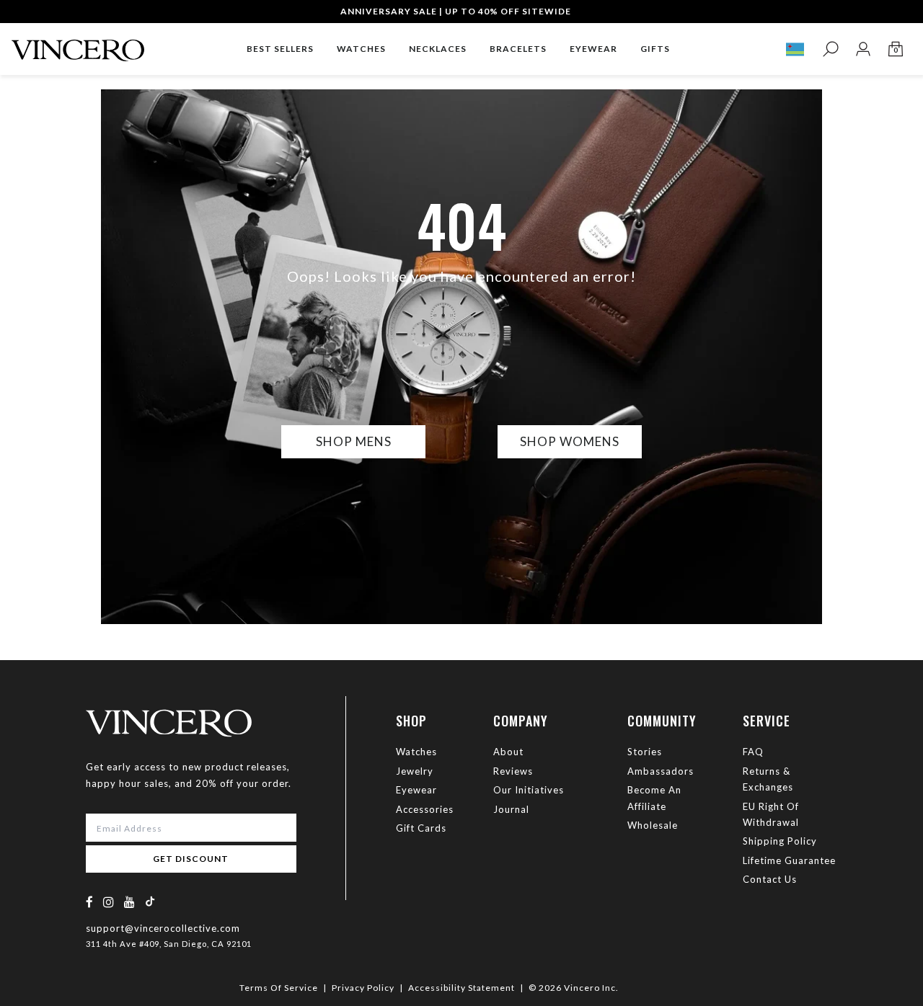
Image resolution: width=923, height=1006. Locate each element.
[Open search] (830, 49)
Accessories (425, 809)
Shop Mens (354, 441)
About (508, 751)
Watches (416, 751)
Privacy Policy (363, 987)
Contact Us (770, 879)
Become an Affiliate (654, 797)
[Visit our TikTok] (150, 901)
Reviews (513, 771)
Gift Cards (421, 828)
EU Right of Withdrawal (771, 814)
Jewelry (414, 771)
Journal (511, 809)
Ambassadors (660, 771)
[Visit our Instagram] (109, 901)
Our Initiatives (528, 790)
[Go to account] (863, 49)
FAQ (753, 751)
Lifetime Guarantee (789, 860)
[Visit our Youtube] (130, 901)
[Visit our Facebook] (90, 901)
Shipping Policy (780, 841)
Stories (644, 751)
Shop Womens (569, 441)
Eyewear (416, 790)
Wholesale (652, 825)
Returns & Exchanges (768, 779)
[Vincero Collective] (78, 44)
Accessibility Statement (461, 987)
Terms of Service (278, 987)
